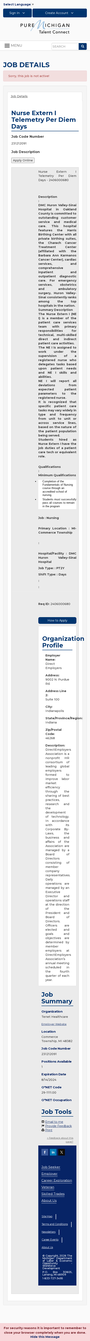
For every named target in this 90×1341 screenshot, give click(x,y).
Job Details (19, 96)
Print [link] (48, 1130)
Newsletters (48, 1231)
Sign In (15, 13)
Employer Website (54, 1024)
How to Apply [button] (57, 620)
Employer (49, 1174)
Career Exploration (56, 1180)
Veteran (47, 1187)
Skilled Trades (52, 1194)
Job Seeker (50, 1167)
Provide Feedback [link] (58, 1126)
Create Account (57, 13)
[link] (45, 26)
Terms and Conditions (55, 1224)
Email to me (54, 1122)
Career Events (50, 1239)
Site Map (47, 1216)
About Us (49, 1200)
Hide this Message (45, 1337)
